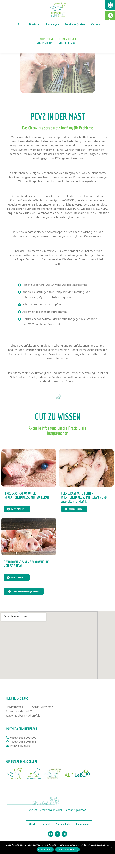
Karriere (95, 24)
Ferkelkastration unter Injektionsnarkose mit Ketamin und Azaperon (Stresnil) (84, 497)
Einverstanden (45, 849)
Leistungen (52, 24)
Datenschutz (63, 824)
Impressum (82, 824)
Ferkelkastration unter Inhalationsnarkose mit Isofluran (26, 495)
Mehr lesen (17, 509)
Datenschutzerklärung (67, 849)
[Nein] (111, 847)
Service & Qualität (75, 24)
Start (20, 24)
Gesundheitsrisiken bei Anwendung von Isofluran (26, 564)
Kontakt (45, 824)
